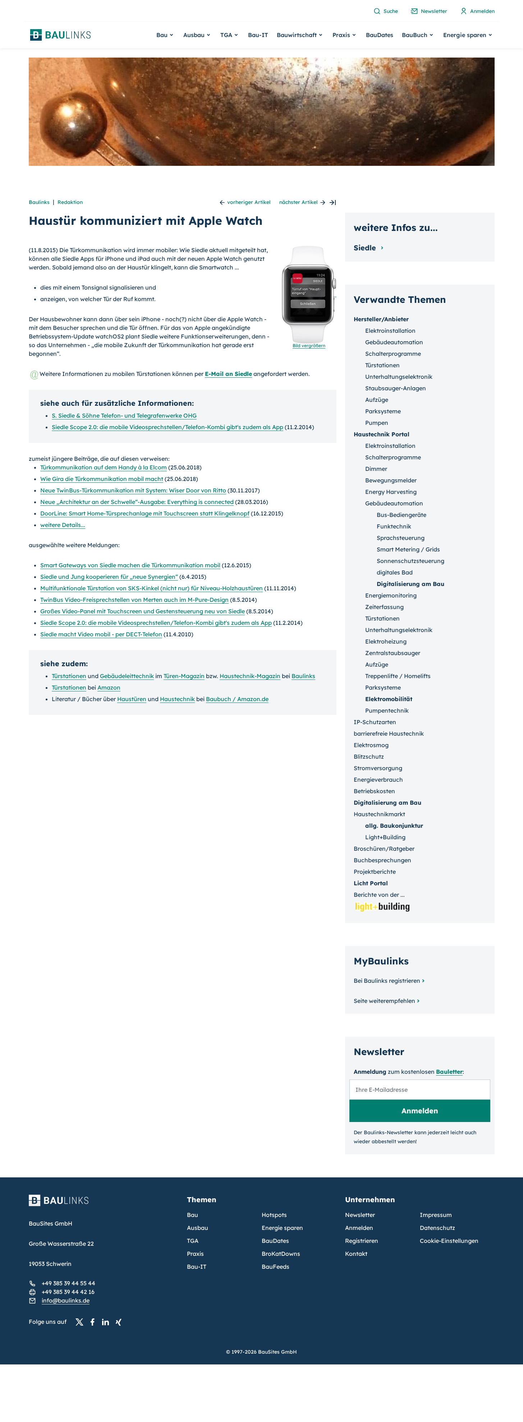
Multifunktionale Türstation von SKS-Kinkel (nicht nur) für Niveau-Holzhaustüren (151, 588)
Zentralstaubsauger (392, 653)
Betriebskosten (374, 791)
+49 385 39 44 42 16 (68, 1291)
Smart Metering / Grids (408, 549)
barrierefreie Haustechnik (389, 733)
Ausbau (197, 1227)
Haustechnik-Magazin (250, 676)
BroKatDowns (281, 1253)
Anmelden (359, 1227)
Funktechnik (394, 526)
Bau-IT (258, 34)
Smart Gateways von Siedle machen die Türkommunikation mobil (130, 565)
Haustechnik (177, 699)
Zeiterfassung (384, 606)
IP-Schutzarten (375, 722)
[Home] (103, 1205)
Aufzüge (376, 399)
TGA (192, 1240)
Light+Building (385, 837)
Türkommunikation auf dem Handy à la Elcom (103, 467)
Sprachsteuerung (401, 537)
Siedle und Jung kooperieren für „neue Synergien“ (109, 576)
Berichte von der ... (379, 894)
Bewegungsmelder (391, 480)
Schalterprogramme (393, 353)
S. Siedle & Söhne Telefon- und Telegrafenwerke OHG (124, 415)
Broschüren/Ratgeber (384, 848)
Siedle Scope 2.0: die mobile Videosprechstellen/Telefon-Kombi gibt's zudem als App (167, 427)
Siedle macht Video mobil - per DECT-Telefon (101, 634)
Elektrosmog (371, 745)
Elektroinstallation (390, 330)
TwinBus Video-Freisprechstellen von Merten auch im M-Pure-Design (134, 599)
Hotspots (274, 1214)
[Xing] (120, 1322)
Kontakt (356, 1253)
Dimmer (376, 468)
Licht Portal (371, 883)
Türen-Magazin (184, 676)
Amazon (108, 687)
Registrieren (361, 1240)
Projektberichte (375, 871)
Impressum (436, 1214)
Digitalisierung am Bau (410, 583)
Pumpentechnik (387, 710)
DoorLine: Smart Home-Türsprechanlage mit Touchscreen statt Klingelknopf (144, 513)
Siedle (366, 247)
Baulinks (39, 202)
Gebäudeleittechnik (127, 676)
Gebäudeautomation (394, 342)
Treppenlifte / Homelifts (398, 676)
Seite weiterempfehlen (384, 1000)
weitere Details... (62, 524)
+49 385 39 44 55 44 (68, 1283)
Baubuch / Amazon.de (237, 699)
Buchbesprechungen (382, 860)
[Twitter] (81, 1322)
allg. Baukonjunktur (394, 825)
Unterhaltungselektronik (398, 376)
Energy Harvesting (391, 491)
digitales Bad (395, 572)
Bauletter (449, 1071)
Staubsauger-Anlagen (395, 388)
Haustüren (131, 699)
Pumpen (376, 422)
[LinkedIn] (107, 1322)
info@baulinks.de (66, 1300)
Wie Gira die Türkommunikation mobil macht (101, 478)
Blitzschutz (369, 756)
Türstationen (69, 676)
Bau (192, 1214)
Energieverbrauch (378, 779)
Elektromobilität (388, 699)
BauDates (379, 34)
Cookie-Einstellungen (449, 1240)
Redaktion (70, 202)
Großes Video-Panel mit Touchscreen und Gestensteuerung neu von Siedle (142, 611)
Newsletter (360, 1214)
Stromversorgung (378, 768)
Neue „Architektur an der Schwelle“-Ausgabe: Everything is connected (137, 501)
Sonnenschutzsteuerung (410, 560)
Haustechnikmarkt (379, 814)
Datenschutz (437, 1227)
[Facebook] (94, 1322)
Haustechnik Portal (381, 434)
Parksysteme (383, 411)
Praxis (195, 1253)
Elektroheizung (386, 641)
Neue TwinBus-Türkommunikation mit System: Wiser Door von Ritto (133, 490)
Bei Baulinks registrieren (387, 980)
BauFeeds (275, 1266)
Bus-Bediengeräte (401, 514)
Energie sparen (282, 1227)
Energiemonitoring (391, 595)
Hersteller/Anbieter (381, 319)
